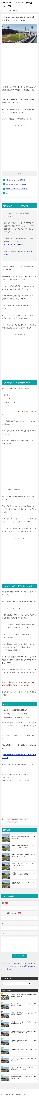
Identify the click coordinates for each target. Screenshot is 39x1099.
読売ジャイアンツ (12, 822)
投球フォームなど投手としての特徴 (17, 189)
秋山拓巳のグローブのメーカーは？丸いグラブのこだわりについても (23, 883)
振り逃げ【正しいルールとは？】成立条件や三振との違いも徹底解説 (23, 1004)
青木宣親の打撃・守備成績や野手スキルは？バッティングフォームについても (23, 846)
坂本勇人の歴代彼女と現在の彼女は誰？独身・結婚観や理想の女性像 (23, 1013)
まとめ (8, 193)
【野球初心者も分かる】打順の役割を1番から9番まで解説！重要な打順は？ (23, 995)
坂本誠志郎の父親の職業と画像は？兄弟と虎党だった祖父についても (23, 855)
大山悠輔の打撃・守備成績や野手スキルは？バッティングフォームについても (23, 1050)
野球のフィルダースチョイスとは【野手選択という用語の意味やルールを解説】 (23, 1068)
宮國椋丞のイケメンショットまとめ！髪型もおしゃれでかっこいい (23, 864)
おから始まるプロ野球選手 (15, 819)
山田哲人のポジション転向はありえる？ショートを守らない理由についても (23, 873)
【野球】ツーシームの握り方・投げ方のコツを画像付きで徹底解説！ (23, 1022)
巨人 (26, 819)
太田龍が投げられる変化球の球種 (16, 184)
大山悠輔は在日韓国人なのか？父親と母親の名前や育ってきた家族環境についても (23, 1031)
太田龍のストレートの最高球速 (15, 180)
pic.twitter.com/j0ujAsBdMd (13, 244)
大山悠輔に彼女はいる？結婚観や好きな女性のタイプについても (23, 1041)
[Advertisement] (19, 65)
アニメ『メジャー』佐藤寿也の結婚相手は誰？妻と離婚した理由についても (23, 1059)
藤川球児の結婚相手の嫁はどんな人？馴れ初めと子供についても (23, 837)
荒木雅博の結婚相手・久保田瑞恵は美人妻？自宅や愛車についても (23, 1077)
